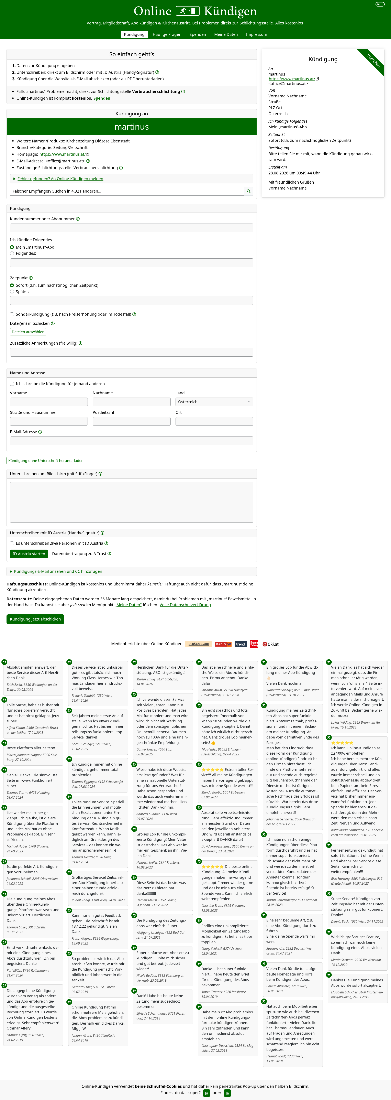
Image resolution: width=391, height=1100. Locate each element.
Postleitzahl (103, 412)
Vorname (18, 393)
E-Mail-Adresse (23, 431)
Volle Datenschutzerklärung (185, 604)
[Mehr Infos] (157, 72)
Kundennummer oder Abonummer (42, 219)
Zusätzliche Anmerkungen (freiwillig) (43, 343)
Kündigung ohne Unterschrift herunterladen (45, 460)
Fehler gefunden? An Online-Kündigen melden (60, 178)
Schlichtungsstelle (256, 23)
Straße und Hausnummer (33, 412)
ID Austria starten (29, 554)
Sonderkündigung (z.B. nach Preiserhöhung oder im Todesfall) (73, 314)
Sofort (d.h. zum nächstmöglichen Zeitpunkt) (57, 285)
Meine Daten (226, 34)
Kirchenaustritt (176, 23)
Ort (179, 412)
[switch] (380, 4)
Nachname (103, 393)
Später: (22, 291)
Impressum (256, 34)
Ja (206, 1093)
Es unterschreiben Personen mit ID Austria (59, 543)
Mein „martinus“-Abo (35, 247)
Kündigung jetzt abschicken (35, 619)
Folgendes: (26, 253)
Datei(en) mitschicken (30, 323)
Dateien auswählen (28, 331)
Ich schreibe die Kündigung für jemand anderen (60, 383)
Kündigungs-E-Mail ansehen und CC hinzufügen (58, 571)
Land (180, 393)
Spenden (198, 34)
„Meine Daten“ (128, 604)
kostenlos (294, 23)
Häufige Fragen (167, 34)
